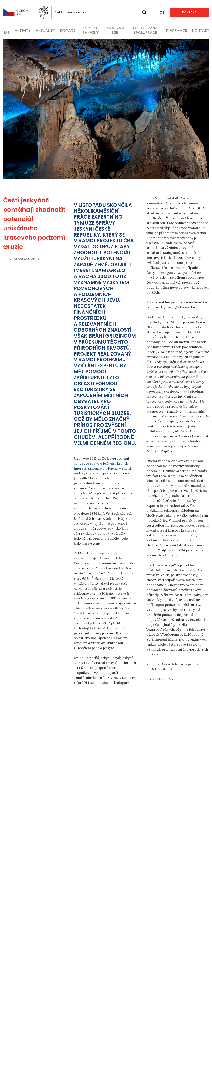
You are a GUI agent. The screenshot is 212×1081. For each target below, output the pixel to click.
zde (171, 669)
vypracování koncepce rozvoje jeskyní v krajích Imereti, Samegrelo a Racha (101, 463)
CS (162, 12)
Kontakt (189, 12)
